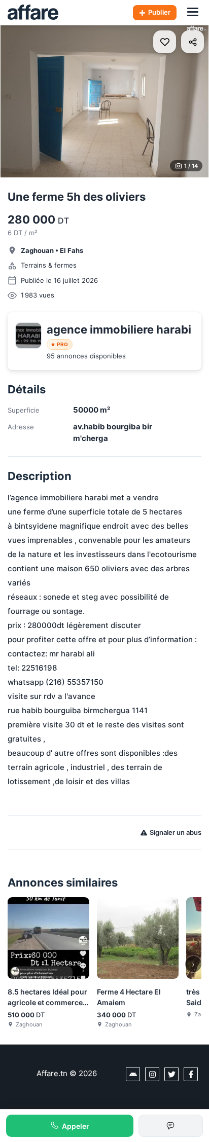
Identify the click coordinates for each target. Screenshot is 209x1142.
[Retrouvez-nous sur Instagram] (152, 1074)
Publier (159, 12)
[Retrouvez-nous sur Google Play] (133, 1074)
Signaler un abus (175, 832)
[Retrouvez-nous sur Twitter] (171, 1074)
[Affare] (33, 13)
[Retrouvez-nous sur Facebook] (191, 1074)
